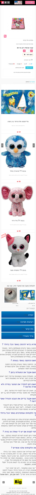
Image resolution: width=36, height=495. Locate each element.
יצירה (30, 315)
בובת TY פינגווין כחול (18, 171)
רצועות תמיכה (26, 321)
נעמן (26, 460)
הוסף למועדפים (27, 60)
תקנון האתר (24, 488)
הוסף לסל (29, 55)
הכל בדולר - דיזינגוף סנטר (19, 494)
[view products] (18, 481)
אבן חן (12, 474)
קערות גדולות (15, 303)
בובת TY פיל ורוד (18, 221)
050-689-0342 (12, 491)
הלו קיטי (29, 329)
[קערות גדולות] (10, 295)
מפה (10, 488)
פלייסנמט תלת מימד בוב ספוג (18, 121)
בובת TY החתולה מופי (18, 270)
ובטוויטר (3, 494)
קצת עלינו (18, 488)
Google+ (19, 64)
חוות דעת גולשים (20, 67)
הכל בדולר (19, 491)
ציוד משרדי (27, 336)
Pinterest (11, 64)
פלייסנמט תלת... (31, 303)
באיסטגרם (7, 494)
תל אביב (11, 494)
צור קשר (13, 488)
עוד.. (25, 315)
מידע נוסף (29, 67)
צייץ (30, 64)
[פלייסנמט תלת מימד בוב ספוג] (27, 295)
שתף (25, 64)
